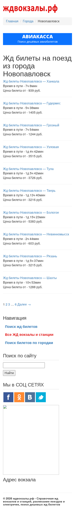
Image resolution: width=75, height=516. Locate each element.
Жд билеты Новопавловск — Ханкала (31, 81)
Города (28, 21)
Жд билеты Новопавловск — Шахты (30, 277)
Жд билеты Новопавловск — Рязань (30, 256)
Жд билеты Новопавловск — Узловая (31, 146)
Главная (12, 21)
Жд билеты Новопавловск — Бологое (31, 212)
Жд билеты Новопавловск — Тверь (29, 190)
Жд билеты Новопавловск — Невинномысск (36, 234)
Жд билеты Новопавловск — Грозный (31, 125)
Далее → (24, 304)
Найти (9, 373)
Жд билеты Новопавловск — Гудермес (32, 103)
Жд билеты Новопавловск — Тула (28, 168)
